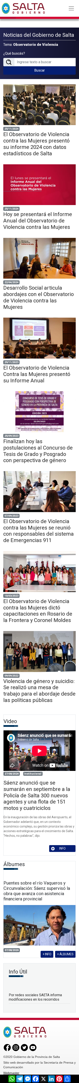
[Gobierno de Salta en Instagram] (15, 1047)
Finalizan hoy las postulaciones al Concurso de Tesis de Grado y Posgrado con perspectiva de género (38, 450)
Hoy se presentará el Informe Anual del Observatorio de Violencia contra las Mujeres (37, 220)
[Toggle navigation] (71, 8)
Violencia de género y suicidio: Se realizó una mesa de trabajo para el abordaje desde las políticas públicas (39, 690)
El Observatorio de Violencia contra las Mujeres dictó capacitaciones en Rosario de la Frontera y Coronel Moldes (37, 610)
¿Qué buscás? (14, 53)
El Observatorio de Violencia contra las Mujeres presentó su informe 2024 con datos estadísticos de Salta (36, 143)
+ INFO (47, 954)
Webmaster (11, 1073)
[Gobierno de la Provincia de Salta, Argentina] (23, 8)
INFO (62, 848)
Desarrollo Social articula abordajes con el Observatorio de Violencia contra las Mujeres (38, 297)
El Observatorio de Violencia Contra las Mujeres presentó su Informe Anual (36, 374)
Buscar (39, 70)
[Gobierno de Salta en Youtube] (32, 1047)
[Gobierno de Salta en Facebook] (7, 1047)
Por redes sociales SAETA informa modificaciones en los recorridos (35, 997)
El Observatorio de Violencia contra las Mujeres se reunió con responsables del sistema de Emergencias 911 (38, 530)
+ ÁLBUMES (65, 954)
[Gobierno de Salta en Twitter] (24, 1047)
